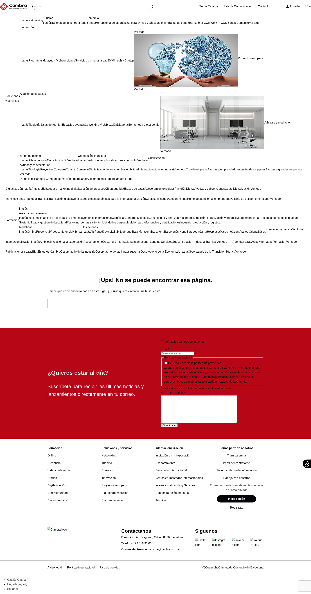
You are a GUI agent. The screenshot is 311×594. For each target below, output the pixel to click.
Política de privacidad (81, 567)
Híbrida (52, 477)
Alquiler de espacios (115, 492)
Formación (55, 448)
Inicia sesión (236, 498)
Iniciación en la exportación (173, 455)
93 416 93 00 (143, 543)
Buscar (254, 303)
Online (52, 455)
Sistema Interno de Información (236, 470)
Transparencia (236, 455)
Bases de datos (58, 500)
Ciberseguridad (58, 492)
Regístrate (236, 507)
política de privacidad (207, 363)
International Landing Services (175, 485)
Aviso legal (55, 567)
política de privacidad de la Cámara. (224, 381)
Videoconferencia (59, 470)
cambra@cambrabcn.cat (164, 549)
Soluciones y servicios (117, 448)
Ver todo (139, 89)
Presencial (55, 463)
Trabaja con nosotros (236, 477)
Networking (109, 455)
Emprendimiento (112, 500)
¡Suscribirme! (169, 425)
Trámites (161, 500)
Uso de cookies (110, 567)
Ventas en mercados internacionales (179, 477)
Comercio (108, 470)
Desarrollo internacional (171, 470)
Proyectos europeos (115, 485)
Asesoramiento (165, 463)
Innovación (109, 477)
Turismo (107, 463)
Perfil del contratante (236, 463)
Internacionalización (169, 448)
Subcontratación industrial (173, 492)
